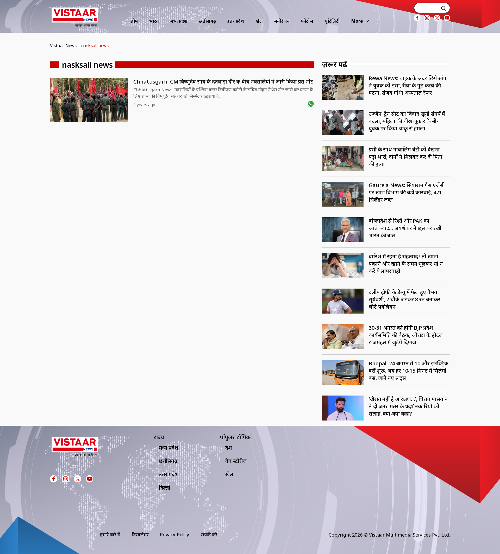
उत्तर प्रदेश (235, 21)
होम (134, 21)
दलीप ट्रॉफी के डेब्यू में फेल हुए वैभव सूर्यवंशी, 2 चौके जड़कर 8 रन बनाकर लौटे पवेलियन (404, 299)
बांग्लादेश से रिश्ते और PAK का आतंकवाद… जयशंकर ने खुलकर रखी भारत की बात (405, 228)
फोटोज (307, 21)
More (357, 21)
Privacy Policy (174, 534)
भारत (154, 21)
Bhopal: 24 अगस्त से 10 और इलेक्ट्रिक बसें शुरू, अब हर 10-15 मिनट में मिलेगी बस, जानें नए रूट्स (408, 370)
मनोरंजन (282, 21)
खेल (259, 21)
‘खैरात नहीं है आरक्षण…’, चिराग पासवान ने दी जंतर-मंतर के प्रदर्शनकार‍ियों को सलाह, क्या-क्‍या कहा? (408, 406)
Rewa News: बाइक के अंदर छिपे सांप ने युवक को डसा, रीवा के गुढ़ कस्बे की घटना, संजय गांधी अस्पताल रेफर (407, 85)
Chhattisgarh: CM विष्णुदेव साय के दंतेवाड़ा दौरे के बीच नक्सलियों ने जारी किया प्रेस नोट (223, 81)
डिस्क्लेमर (140, 534)
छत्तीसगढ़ (207, 21)
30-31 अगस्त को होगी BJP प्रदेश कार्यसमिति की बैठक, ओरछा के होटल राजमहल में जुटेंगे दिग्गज (406, 335)
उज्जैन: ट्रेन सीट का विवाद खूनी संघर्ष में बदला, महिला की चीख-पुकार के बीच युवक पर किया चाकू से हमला (407, 121)
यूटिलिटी (332, 21)
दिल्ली (165, 487)
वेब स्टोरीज (236, 460)
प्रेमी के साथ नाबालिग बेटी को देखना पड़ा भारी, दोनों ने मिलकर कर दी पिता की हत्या (405, 157)
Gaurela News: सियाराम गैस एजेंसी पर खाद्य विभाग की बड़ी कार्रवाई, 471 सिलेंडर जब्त (407, 192)
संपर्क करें (209, 534)
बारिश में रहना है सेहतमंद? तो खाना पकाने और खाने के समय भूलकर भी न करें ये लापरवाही (406, 264)
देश (228, 447)
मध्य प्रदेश (178, 21)
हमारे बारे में (110, 534)
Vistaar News (63, 45)
